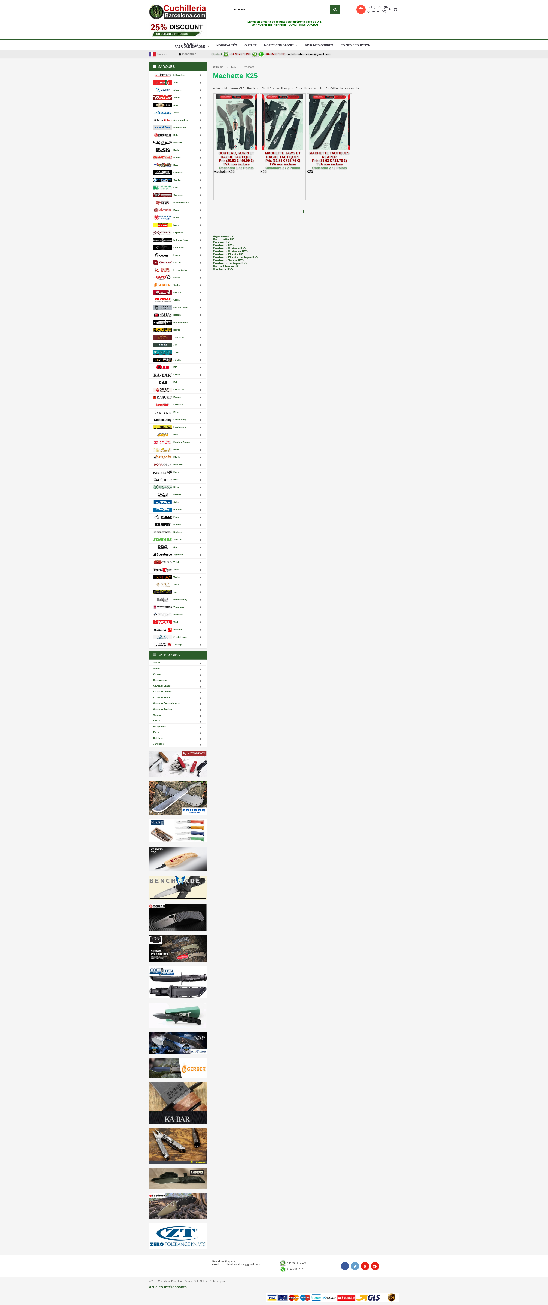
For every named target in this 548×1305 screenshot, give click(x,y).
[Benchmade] (178, 888)
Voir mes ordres (319, 45)
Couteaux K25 (223, 245)
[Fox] (178, 1043)
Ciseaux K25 (222, 242)
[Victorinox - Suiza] (178, 764)
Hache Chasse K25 (226, 266)
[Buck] (178, 948)
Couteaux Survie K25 (228, 260)
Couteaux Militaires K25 (230, 251)
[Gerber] (178, 1068)
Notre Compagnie (279, 45)
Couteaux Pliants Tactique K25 (235, 257)
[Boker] (178, 917)
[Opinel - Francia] (178, 830)
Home (219, 67)
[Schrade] (178, 1178)
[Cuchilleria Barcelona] (178, 11)
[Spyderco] (178, 1206)
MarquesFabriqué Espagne (190, 45)
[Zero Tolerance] (178, 1236)
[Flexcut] (178, 859)
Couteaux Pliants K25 (228, 254)
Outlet (250, 45)
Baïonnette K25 (224, 239)
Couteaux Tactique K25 (230, 263)
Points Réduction (355, 45)
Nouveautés (226, 45)
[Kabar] (178, 1103)
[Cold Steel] (178, 982)
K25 (233, 67)
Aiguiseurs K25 (224, 236)
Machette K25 (223, 269)
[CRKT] (178, 1015)
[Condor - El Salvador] (178, 797)
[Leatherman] (178, 1146)
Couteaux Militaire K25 (229, 248)
